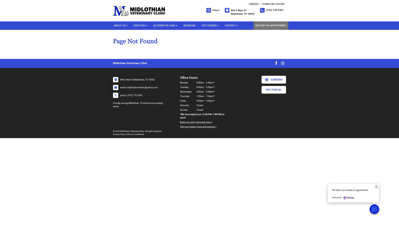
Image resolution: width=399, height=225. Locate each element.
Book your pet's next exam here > (196, 122)
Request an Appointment (270, 25)
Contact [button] (230, 25)
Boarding (189, 25)
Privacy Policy (119, 134)
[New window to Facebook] (276, 64)
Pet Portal (274, 89)
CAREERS (254, 4)
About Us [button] (120, 25)
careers (277, 79)
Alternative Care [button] (164, 25)
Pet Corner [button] (209, 25)
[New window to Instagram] (282, 64)
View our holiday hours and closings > (198, 126)
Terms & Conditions (135, 134)
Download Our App (273, 4)
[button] (374, 209)
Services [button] (140, 25)
